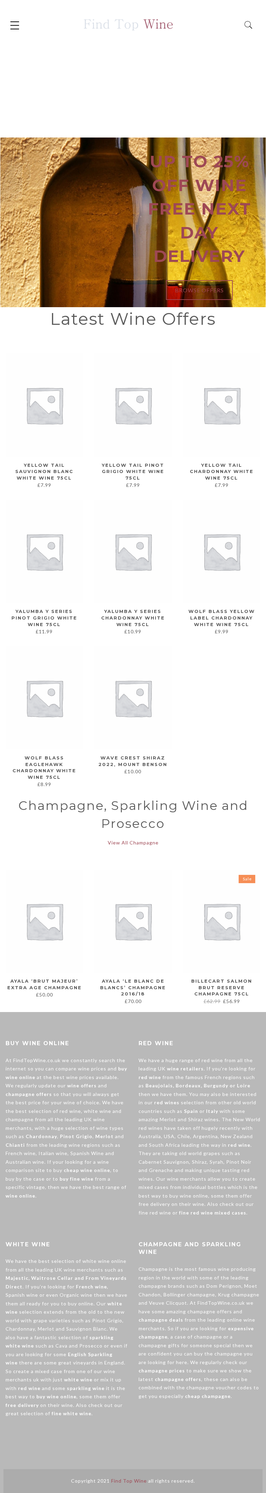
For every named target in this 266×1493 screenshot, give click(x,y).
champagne (20, 1119)
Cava (61, 1346)
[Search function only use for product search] (248, 25)
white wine (97, 1111)
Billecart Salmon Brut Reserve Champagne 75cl (221, 987)
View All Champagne (133, 842)
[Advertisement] (133, 85)
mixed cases (154, 1187)
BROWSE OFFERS (199, 290)
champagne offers (209, 1311)
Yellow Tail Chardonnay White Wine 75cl (222, 471)
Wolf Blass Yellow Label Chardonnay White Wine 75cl (221, 617)
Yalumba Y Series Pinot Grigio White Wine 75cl (44, 617)
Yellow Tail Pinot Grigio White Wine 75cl (133, 471)
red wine (70, 1111)
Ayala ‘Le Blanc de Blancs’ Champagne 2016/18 (133, 987)
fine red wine (155, 1213)
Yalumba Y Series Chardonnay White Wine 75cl (133, 617)
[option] (44, 934)
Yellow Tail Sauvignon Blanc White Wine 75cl (44, 471)
